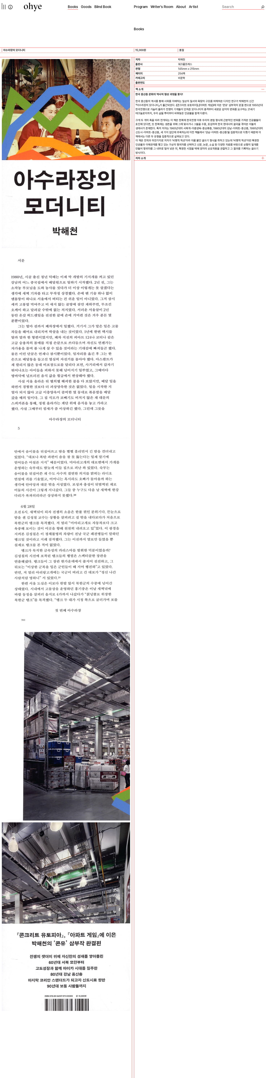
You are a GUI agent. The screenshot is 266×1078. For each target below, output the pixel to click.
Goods (86, 7)
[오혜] (33, 7)
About (181, 7)
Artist (193, 7)
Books (73, 7)
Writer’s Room (162, 7)
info (10, 7)
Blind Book (102, 7)
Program (141, 7)
